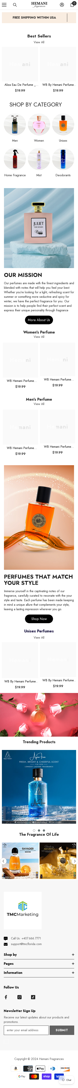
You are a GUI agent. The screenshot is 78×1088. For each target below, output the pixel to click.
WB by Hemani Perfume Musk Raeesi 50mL (58, 680)
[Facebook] (5, 997)
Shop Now (39, 618)
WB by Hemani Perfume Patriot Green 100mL (58, 85)
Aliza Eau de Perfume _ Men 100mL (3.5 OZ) (20, 85)
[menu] (4, 4)
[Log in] (61, 4)
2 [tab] (39, 830)
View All (39, 42)
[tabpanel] (39, 787)
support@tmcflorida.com (26, 944)
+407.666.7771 (31, 938)
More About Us (39, 320)
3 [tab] (44, 830)
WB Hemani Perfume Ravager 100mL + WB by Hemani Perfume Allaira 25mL (20, 381)
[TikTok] (33, 997)
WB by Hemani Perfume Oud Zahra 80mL (20, 681)
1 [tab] (34, 830)
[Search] (15, 5)
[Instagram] (19, 997)
